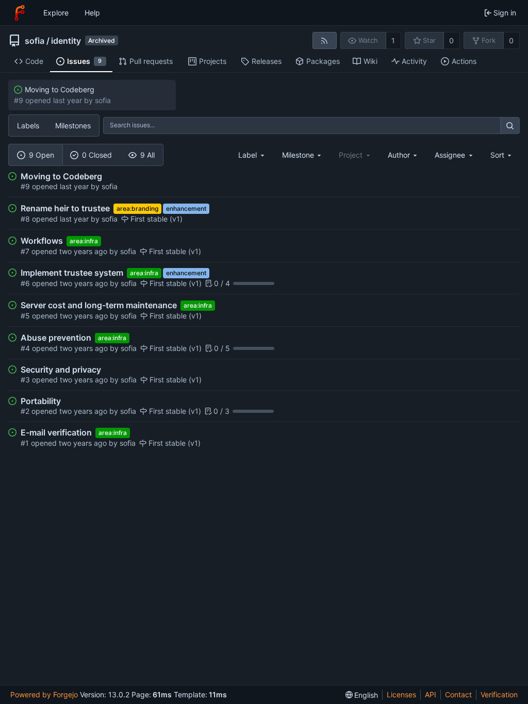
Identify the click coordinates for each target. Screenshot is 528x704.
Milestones (73, 125)
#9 (26, 186)
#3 (26, 379)
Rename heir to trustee (65, 208)
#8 (26, 218)
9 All (147, 154)
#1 (26, 443)
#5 (26, 315)
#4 (26, 348)
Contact (458, 694)
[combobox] (252, 155)
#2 (26, 411)
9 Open (41, 154)
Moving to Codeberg (59, 89)
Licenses (401, 694)
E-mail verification (56, 432)
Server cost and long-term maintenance (99, 305)
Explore (56, 12)
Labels (28, 125)
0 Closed (97, 154)
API (430, 694)
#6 (26, 283)
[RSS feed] (324, 40)
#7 (26, 251)
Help (92, 12)
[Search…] (510, 125)
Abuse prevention (56, 337)
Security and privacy (61, 369)
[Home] (19, 13)
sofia (34, 41)
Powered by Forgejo (44, 694)
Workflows (42, 241)
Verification (499, 694)
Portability (41, 401)
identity (66, 41)
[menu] (502, 155)
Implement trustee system (72, 272)
